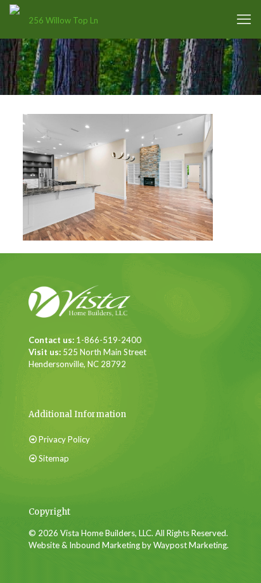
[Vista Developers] (58, 19)
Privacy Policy (64, 439)
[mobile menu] (244, 19)
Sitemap (54, 458)
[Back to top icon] (222, 550)
